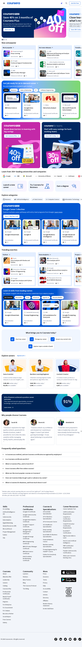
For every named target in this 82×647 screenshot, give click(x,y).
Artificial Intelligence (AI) (9, 513)
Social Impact (7, 617)
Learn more (58, 212)
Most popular (7, 48)
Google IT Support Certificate (28, 526)
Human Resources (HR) (9, 526)
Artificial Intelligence (22, 199)
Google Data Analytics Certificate (29, 521)
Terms (45, 580)
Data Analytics (44, 255)
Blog (24, 583)
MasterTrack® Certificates (7, 598)
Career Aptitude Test (69, 509)
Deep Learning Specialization (47, 531)
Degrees (5, 602)
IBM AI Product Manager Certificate (30, 548)
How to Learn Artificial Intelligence (69, 542)
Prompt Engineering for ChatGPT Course (50, 551)
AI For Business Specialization (47, 518)
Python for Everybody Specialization (49, 556)
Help (44, 586)
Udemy (5, 623)
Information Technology (72, 199)
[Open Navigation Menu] (4, 3)
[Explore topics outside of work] (41, 346)
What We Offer (7, 577)
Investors (46, 577)
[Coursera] (13, 3)
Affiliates (45, 601)
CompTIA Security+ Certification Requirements (68, 526)
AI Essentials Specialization (47, 513)
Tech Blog (26, 589)
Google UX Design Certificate (28, 538)
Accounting (6, 509)
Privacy (45, 583)
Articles (45, 595)
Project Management (9, 532)
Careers (5, 583)
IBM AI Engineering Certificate (28, 543)
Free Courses (7, 620)
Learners (25, 574)
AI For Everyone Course (50, 522)
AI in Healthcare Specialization (47, 526)
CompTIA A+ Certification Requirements (67, 519)
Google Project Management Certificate (27, 532)
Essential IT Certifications (67, 532)
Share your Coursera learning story (69, 557)
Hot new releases (45, 48)
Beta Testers (27, 580)
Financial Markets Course (48, 541)
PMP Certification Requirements (68, 547)
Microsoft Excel (7, 529)
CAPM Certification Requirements (68, 513)
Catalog (5, 586)
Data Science (38, 199)
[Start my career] (18, 339)
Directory (46, 598)
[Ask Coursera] (61, 3)
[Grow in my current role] (61, 339)
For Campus (6, 611)
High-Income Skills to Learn (69, 537)
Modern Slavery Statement (47, 605)
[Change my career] (38, 339)
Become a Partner (8, 614)
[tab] (6, 90)
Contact (45, 592)
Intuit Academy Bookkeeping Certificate (27, 559)
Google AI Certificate (29, 512)
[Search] (66, 3)
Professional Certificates (6, 593)
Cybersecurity (7, 517)
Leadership (6, 580)
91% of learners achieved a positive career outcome (19, 398)
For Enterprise (7, 605)
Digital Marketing (8, 523)
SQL (4, 538)
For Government (8, 608)
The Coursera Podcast (29, 586)
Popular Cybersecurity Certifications (69, 552)
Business (8, 199)
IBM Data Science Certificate (28, 553)
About (4, 574)
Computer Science (53, 199)
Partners (25, 577)
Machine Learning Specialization (48, 546)
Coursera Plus (7, 589)
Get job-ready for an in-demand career (19, 83)
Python (5, 255)
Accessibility (47, 589)
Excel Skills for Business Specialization (50, 536)
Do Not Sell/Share (48, 609)
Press (44, 574)
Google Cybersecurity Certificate (29, 516)
